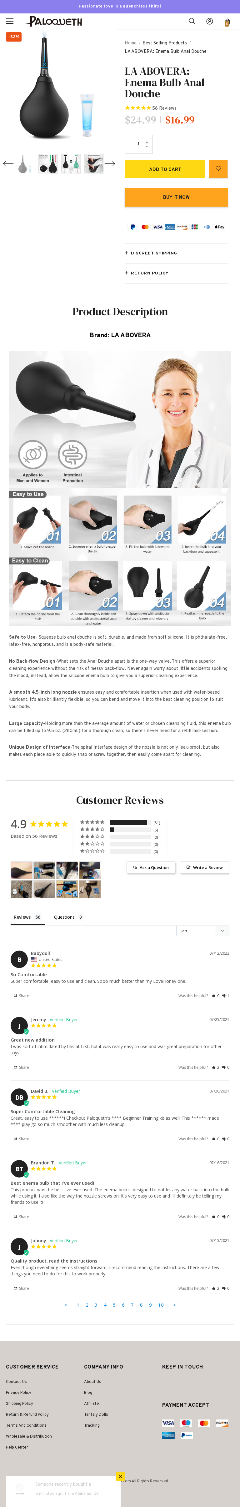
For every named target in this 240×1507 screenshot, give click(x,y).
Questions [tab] (64, 917)
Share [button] (23, 995)
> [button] (174, 1305)
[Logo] (56, 21)
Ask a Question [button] (154, 867)
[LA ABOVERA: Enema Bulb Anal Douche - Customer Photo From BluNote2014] (44, 889)
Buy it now (176, 198)
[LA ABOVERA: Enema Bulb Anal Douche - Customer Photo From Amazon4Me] (67, 889)
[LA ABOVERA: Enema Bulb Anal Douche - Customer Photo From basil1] (90, 870)
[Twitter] (167, 1382)
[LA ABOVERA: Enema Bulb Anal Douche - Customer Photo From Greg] (90, 889)
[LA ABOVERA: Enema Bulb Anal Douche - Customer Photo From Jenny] (44, 870)
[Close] (120, 1476)
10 (161, 1305)
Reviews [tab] (22, 917)
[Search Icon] (192, 21)
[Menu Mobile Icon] (9, 21)
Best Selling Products (164, 43)
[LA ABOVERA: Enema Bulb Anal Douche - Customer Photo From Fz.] (21, 870)
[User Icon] (210, 21)
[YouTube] (192, 1382)
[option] (59, 85)
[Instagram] (179, 1382)
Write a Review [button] (208, 867)
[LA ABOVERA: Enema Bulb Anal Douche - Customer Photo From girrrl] (67, 870)
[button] (215, 995)
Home (131, 43)
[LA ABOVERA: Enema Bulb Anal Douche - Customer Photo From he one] (21, 889)
